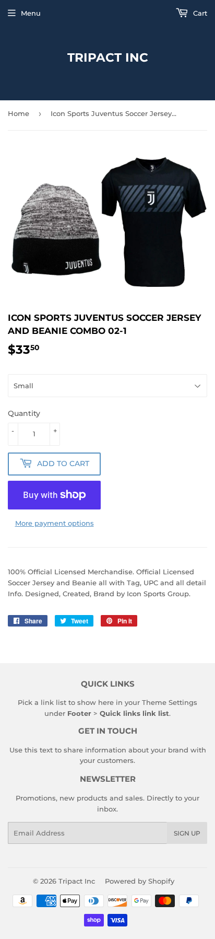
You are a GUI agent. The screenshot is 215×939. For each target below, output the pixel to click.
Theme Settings (169, 702)
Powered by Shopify (139, 881)
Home (18, 113)
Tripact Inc (107, 57)
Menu (31, 13)
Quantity (24, 413)
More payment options (54, 523)
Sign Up (187, 833)
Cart (199, 13)
